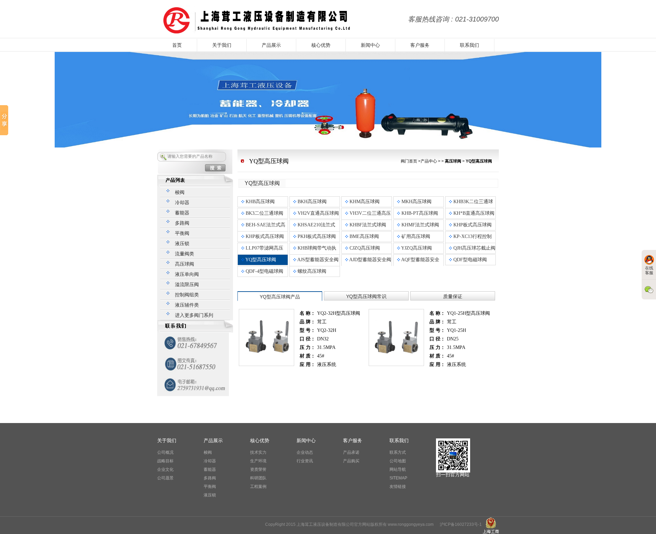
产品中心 (429, 161)
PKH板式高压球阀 (316, 236)
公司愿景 (165, 478)
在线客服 (649, 270)
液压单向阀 (187, 274)
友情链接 (398, 486)
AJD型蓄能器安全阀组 (368, 264)
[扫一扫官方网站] (453, 440)
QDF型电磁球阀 (469, 259)
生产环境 (258, 461)
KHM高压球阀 (364, 201)
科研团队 (258, 478)
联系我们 (469, 45)
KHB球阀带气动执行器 (314, 253)
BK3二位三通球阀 (263, 213)
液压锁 (182, 243)
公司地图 (398, 461)
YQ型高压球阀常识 (366, 296)
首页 (177, 45)
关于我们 (221, 45)
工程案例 (258, 486)
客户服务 (419, 45)
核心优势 (320, 45)
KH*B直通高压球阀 (473, 213)
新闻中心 (370, 45)
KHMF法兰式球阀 (419, 224)
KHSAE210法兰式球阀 (314, 230)
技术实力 (258, 452)
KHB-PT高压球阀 (419, 213)
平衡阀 (182, 233)
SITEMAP (398, 478)
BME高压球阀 (363, 236)
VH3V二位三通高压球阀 (368, 218)
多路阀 (182, 223)
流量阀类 (184, 253)
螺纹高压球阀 (311, 271)
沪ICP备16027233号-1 (461, 524)
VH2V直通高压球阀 (317, 213)
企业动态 (305, 452)
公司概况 (165, 452)
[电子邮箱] (193, 378)
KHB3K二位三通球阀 (471, 206)
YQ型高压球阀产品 (280, 296)
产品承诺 (351, 452)
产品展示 (271, 45)
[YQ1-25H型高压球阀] (396, 312)
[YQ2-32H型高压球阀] (266, 312)
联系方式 (398, 452)
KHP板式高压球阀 (472, 224)
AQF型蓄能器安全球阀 (418, 264)
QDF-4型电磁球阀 (263, 271)
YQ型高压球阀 (260, 259)
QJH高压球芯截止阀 (473, 248)
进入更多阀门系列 (194, 315)
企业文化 (165, 469)
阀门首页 (409, 161)
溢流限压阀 (187, 284)
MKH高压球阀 (416, 201)
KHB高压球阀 (259, 201)
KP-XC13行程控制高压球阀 (470, 241)
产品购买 (351, 461)
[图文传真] (193, 356)
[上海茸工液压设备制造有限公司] (255, 8)
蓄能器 (182, 212)
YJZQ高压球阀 (416, 248)
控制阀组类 (187, 294)
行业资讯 (305, 461)
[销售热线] (193, 335)
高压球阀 (184, 264)
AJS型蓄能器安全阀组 (316, 264)
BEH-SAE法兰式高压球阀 (263, 230)
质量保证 (452, 296)
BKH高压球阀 (311, 201)
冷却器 (182, 202)
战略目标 (165, 461)
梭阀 (179, 192)
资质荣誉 (258, 469)
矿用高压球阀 (415, 236)
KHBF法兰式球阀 (367, 224)
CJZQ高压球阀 (364, 248)
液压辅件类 (187, 305)
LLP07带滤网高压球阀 (262, 253)
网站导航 (398, 469)
